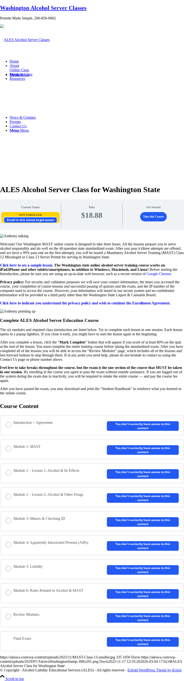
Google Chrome (159, 274)
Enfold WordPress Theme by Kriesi (154, 670)
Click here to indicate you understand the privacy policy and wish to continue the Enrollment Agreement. (85, 303)
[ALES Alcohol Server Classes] (25, 40)
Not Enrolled (30, 214)
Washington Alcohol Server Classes (43, 8)
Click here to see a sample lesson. (26, 265)
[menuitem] (97, 61)
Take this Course (153, 216)
